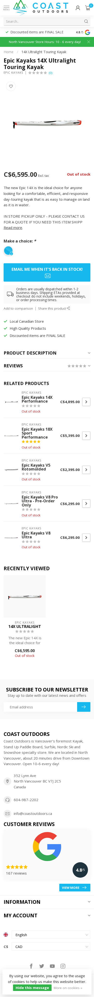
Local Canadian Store (27, 32)
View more (70, 887)
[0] (87, 8)
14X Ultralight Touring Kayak (43, 52)
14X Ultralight (24, 626)
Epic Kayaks (13, 72)
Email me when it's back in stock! (47, 269)
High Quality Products (28, 328)
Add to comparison (18, 308)
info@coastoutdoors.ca (33, 813)
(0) (51, 73)
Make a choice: (20, 241)
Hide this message (32, 987)
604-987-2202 (26, 799)
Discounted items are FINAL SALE (37, 335)
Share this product (52, 308)
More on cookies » (68, 988)
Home (8, 52)
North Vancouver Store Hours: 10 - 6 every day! (45, 42)
